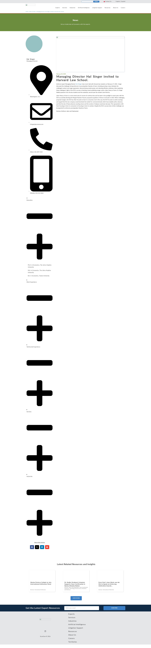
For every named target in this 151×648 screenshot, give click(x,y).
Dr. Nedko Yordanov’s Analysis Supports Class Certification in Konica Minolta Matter (74, 584)
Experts (57, 7)
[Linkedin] (45, 631)
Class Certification (84, 587)
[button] (32, 547)
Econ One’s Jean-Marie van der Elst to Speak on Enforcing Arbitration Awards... (109, 584)
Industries (72, 7)
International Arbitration (40, 589)
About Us (115, 7)
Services (64, 7)
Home (27, 11)
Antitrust (63, 111)
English (118, 1)
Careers (123, 7)
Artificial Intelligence (84, 7)
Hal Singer (31, 59)
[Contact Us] (104, 1)
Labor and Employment (72, 111)
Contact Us (108, 1)
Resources (107, 7)
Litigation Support (97, 7)
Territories (72, 642)
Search (96, 1)
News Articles (32, 11)
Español (123, 1)
